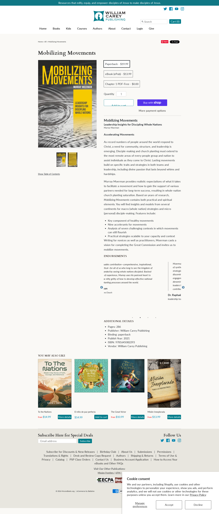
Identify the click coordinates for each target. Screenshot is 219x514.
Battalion (91, 491)
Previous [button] (101, 287)
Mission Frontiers (106, 473)
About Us (126, 451)
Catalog (60, 459)
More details (64, 416)
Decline (198, 504)
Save (166, 42)
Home (43, 28)
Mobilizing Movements (57, 42)
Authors (97, 28)
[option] (144, 280)
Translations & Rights (56, 455)
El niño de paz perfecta (84, 412)
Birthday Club (108, 451)
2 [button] (140, 317)
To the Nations (45, 412)
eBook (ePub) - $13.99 (118, 74)
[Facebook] (171, 9)
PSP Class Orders (80, 459)
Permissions (164, 451)
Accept (169, 504)
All (45, 42)
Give (151, 28)
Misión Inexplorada (156, 412)
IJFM (117, 473)
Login (140, 28)
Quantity (109, 94)
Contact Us (102, 459)
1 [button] (132, 317)
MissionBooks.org (68, 491)
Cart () (175, 21)
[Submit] (142, 21)
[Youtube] (176, 9)
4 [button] (155, 317)
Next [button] (183, 287)
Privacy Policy (198, 494)
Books (56, 28)
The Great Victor (118, 412)
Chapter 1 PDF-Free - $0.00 (121, 84)
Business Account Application (131, 459)
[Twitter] (165, 9)
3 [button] (147, 317)
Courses (82, 28)
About (111, 28)
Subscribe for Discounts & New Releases (70, 451)
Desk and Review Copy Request (92, 455)
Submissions (145, 451)
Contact (126, 28)
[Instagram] (182, 9)
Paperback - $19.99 (116, 64)
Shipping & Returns (142, 455)
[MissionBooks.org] (109, 16)
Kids (68, 28)
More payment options (152, 110)
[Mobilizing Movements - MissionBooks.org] (61, 159)
